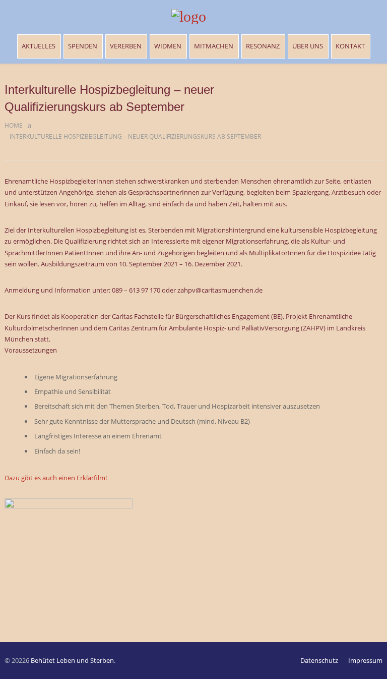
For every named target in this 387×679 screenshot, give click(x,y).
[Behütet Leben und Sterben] (193, 16)
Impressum (365, 660)
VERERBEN (126, 45)
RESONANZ (263, 45)
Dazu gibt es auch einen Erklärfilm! (56, 477)
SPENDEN (82, 45)
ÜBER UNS (307, 45)
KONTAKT (350, 45)
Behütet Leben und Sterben (72, 660)
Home (14, 125)
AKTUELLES (38, 45)
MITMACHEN (213, 45)
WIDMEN (167, 45)
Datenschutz (319, 660)
